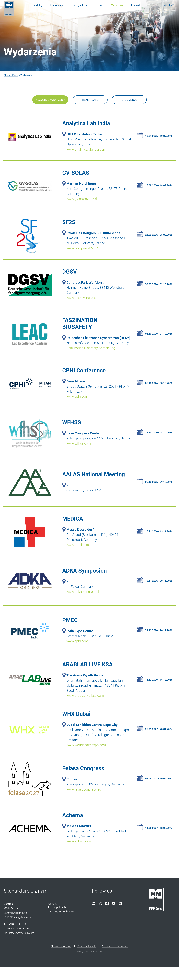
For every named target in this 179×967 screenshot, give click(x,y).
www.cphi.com (77, 396)
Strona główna (11, 75)
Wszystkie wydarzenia (50, 99)
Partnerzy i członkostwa (61, 911)
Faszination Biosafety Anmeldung (90, 348)
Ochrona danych (86, 946)
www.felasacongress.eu (83, 789)
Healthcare (90, 99)
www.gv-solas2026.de (82, 199)
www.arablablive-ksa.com (85, 696)
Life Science (129, 99)
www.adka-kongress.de (83, 592)
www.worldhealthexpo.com (86, 745)
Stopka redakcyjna (61, 946)
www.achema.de (78, 841)
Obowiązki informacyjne (115, 946)
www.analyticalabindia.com (86, 149)
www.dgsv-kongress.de (83, 298)
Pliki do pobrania (57, 907)
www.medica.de (78, 545)
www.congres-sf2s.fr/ (82, 248)
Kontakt (52, 903)
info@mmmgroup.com (21, 932)
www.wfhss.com (78, 443)
